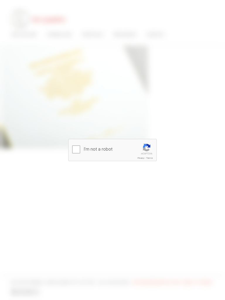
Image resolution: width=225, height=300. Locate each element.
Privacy (141, 158)
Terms (149, 158)
